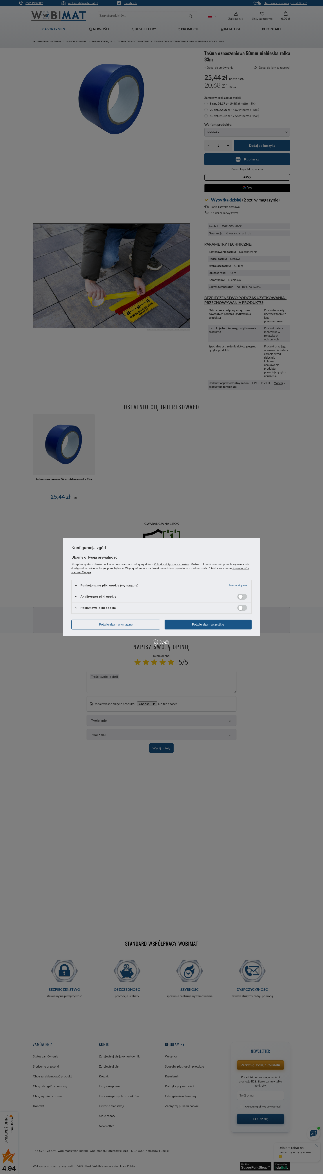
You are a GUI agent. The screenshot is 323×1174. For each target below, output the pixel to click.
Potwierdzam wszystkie (208, 624)
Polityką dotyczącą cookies (171, 564)
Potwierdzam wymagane (115, 624)
